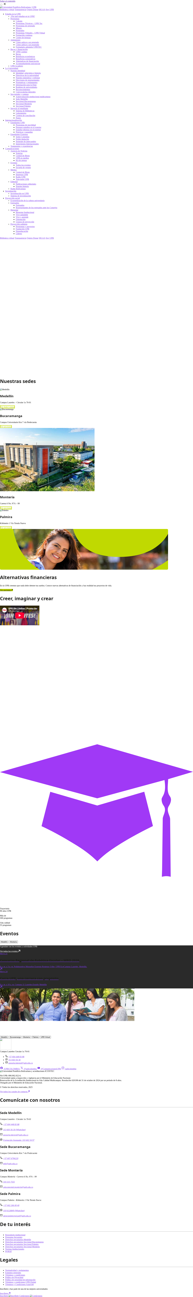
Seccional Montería (24, 104)
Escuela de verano (23, 167)
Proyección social (12, 198)
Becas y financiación (19, 49)
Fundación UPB (22, 229)
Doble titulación (22, 139)
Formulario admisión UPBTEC (29, 47)
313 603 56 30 (14, 1060)
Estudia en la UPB (13, 14)
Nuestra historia (22, 186)
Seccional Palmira (23, 106)
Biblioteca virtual (7, 9)
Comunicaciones (12, 148)
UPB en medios (22, 158)
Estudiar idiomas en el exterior (28, 130)
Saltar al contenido (7, 1)
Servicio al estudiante (19, 108)
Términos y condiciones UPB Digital (20, 1282)
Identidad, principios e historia (28, 73)
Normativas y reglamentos (26, 82)
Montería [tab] (13, 942)
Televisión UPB (22, 179)
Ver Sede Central (7, 407)
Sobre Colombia (22, 137)
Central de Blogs (23, 156)
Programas (15, 19)
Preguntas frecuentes (13, 1237)
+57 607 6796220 (10, 1158)
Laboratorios (21, 113)
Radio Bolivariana (18, 189)
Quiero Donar (32, 9)
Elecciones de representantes (27, 80)
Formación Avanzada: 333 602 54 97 (18, 1140)
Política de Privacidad (14, 1277)
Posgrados (20, 30)
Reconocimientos (23, 89)
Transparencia (20, 9)
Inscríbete (4, 1293)
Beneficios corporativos (25, 59)
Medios (14, 170)
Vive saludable (22, 215)
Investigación (10, 191)
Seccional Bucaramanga (26, 101)
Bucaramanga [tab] (15, 1037)
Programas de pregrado (25, 26)
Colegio (19, 21)
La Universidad (11, 68)
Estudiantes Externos (19, 134)
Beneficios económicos (25, 56)
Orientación (20, 219)
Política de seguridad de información (20, 1280)
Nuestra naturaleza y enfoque (28, 78)
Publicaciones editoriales (26, 184)
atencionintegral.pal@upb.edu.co (17, 1216)
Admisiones (15, 40)
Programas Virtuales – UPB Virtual (30, 33)
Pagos (18, 118)
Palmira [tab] (35, 1037)
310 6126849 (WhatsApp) (14, 1210)
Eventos (14, 163)
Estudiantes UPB (18, 122)
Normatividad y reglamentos (17, 1270)
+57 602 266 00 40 (11, 1205)
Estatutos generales (13, 1273)
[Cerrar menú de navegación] (4, 5)
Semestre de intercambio (26, 141)
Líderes (19, 233)
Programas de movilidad (26, 125)
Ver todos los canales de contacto (14, 1091)
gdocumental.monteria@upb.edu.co (18, 1187)
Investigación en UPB (20, 193)
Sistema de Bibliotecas (25, 111)
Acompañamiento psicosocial (28, 63)
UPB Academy (17, 66)
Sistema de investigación (21, 196)
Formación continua (24, 35)
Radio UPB (20, 177)
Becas (18, 54)
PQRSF (8, 1251)
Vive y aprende (22, 217)
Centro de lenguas (23, 37)
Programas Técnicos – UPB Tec (29, 23)
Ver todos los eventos (9, 951)
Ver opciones (5, 590)
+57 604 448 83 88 (16, 1057)
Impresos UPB (22, 174)
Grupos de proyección (25, 222)
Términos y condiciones (15, 1275)
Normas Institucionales (14, 1249)
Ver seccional (5, 427)
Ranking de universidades (26, 87)
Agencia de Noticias (19, 151)
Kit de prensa (21, 160)
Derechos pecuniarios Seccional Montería (22, 1247)
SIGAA (42, 9)
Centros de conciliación (25, 115)
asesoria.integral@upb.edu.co (20, 1063)
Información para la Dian (26, 85)
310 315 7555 (9, 1182)
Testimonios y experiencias (22, 146)
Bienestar (14, 210)
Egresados (15, 203)
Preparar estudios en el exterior (28, 127)
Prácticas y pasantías (24, 132)
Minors (19, 28)
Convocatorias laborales (26, 92)
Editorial (14, 182)
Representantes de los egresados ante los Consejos (36, 208)
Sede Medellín (22, 99)
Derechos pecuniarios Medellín (18, 1239)
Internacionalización (13, 120)
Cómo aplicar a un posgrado (27, 45)
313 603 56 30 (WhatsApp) (14, 1130)
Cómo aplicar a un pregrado (27, 42)
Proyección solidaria (19, 224)
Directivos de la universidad (27, 75)
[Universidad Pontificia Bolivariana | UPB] (18, 7)
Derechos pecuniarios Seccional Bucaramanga (24, 1242)
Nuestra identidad (18, 71)
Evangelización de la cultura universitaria (28, 200)
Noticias (19, 153)
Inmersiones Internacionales (27, 144)
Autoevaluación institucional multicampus (33, 97)
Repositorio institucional (15, 1235)
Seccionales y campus (20, 94)
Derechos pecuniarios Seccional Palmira (21, 1244)
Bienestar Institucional (25, 212)
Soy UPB (50, 9)
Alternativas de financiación (27, 61)
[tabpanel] (96, 970)
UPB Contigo (21, 52)
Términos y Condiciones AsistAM (19, 1284)
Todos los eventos (23, 165)
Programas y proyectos (25, 226)
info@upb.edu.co (10, 1164)
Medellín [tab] (4, 942)
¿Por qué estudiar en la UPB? (23, 16)
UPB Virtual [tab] (45, 1037)
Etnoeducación (22, 231)
